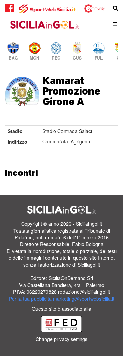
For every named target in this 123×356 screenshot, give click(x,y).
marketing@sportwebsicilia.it (83, 298)
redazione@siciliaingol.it (84, 291)
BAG (13, 58)
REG (56, 58)
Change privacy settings (61, 339)
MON (34, 58)
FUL (98, 58)
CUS (77, 58)
